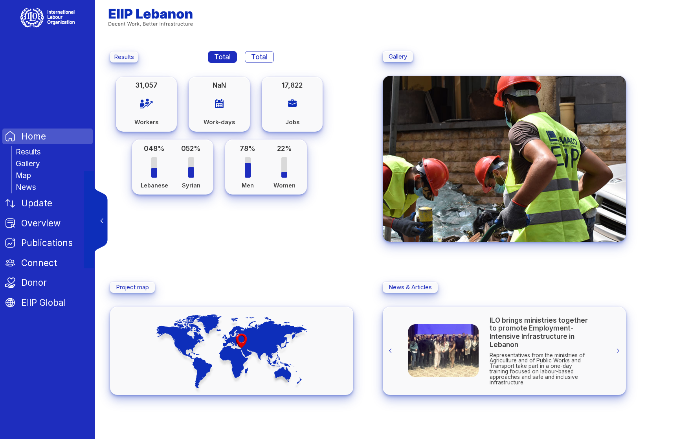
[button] (470, 232)
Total (222, 57)
